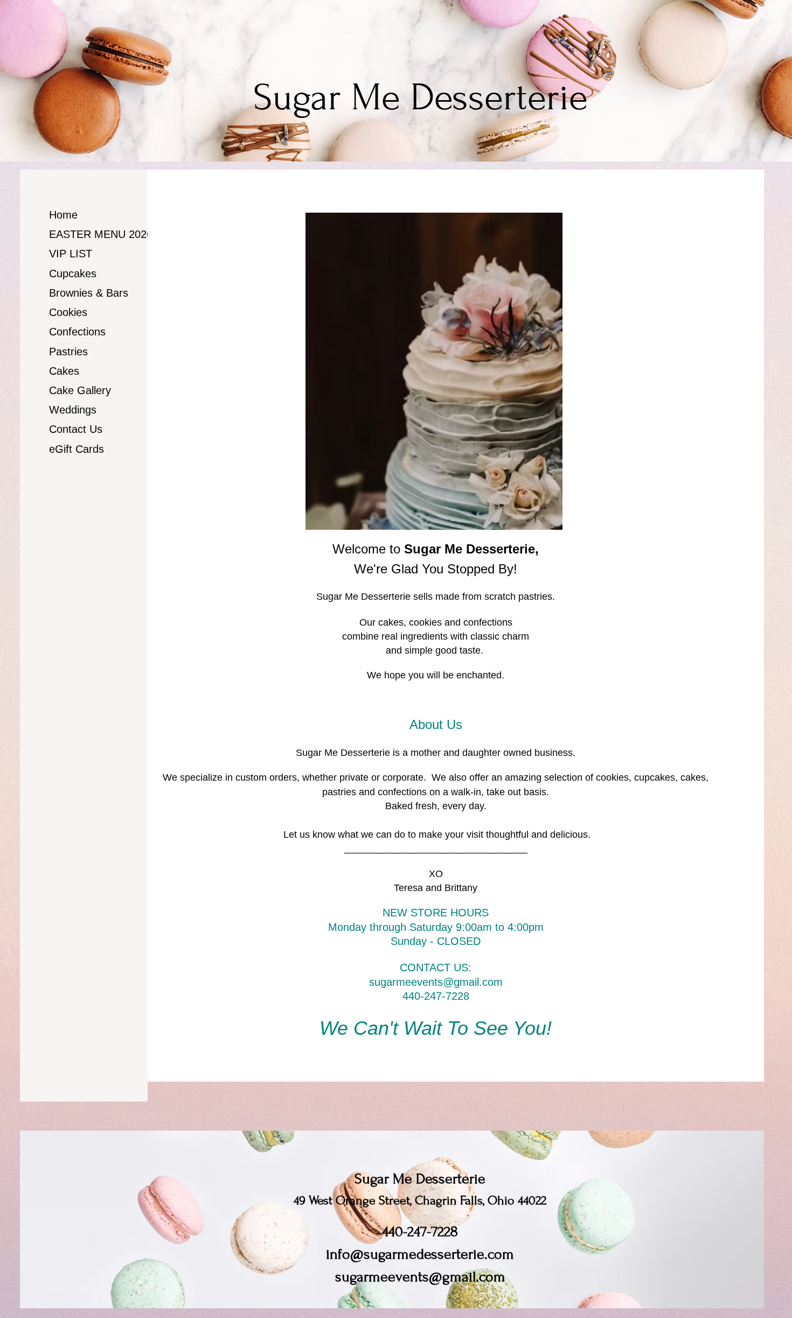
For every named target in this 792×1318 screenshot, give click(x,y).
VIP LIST (70, 254)
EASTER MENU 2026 (100, 234)
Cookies (68, 312)
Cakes (64, 371)
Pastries (68, 351)
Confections (77, 332)
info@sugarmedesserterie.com (420, 1254)
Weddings (72, 410)
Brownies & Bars (88, 293)
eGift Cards (76, 449)
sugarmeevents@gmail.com (436, 982)
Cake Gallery (80, 390)
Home (63, 215)
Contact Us (75, 429)
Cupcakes (72, 273)
